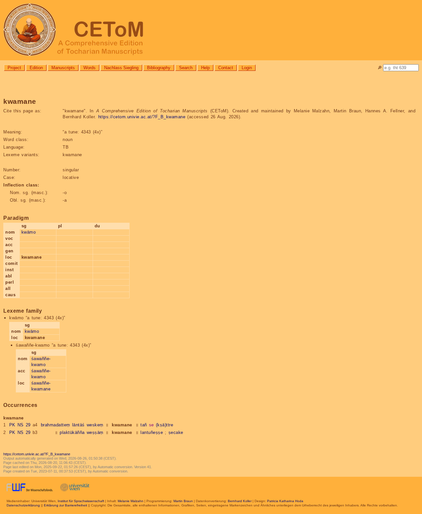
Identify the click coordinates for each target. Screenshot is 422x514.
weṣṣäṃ (95, 432)
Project (14, 67)
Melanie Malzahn (130, 501)
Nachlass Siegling (121, 67)
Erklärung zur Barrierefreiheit (65, 505)
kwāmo (28, 232)
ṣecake (175, 432)
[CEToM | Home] (211, 30)
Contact (225, 67)
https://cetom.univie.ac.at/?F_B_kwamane (142, 116)
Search (186, 67)
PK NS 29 (20, 424)
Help (205, 67)
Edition (36, 67)
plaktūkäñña (72, 432)
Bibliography (158, 67)
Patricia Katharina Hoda (285, 501)
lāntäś (78, 424)
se (151, 424)
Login (247, 67)
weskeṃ (95, 424)
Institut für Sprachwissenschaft (81, 501)
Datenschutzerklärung (23, 505)
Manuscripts (63, 67)
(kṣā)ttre (164, 424)
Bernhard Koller (240, 501)
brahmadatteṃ (55, 424)
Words (89, 67)
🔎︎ (379, 67)
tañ (143, 424)
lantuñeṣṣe (151, 432)
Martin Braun (183, 501)
